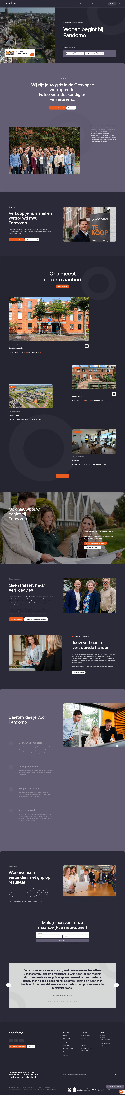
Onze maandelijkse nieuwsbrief (87, 1049)
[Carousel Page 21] (73, 1001)
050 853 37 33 (105, 1044)
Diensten (82, 3)
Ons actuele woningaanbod (17, 1046)
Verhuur (65, 1055)
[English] (119, 4)
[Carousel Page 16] (67, 1001)
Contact (112, 3)
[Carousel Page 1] (47, 1001)
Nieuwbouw (92, 3)
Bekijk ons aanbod (62, 286)
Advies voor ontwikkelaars (92, 547)
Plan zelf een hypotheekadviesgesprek (36, 619)
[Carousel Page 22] (74, 1001)
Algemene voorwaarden (28, 1087)
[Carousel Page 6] (54, 1001)
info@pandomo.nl (105, 1046)
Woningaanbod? (70, 53)
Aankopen (66, 1045)
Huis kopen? (100, 53)
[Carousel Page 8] (56, 1001)
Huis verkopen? (79, 53)
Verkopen (66, 1042)
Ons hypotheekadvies (16, 619)
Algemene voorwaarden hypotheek (34, 1089)
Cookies (40, 1087)
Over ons (101, 3)
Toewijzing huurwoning (15, 1089)
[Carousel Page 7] (55, 1001)
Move (83, 1038)
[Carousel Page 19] (70, 1001)
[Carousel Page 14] (64, 1001)
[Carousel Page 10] (59, 1001)
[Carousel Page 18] (69, 1001)
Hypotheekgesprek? (90, 53)
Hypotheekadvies (68, 1048)
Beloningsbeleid (51, 1089)
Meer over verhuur (79, 672)
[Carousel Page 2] (48, 1001)
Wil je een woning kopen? (57, 107)
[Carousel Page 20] (72, 1001)
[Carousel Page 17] (68, 1001)
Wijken (83, 1042)
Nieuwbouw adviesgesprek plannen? (95, 543)
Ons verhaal (71, 107)
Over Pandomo (85, 1035)
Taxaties (65, 1052)
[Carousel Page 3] (50, 1001)
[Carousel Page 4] (51, 1001)
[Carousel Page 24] (77, 1001)
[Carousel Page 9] (57, 1001)
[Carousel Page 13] (63, 1001)
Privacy (55, 1087)
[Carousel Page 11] (60, 1001)
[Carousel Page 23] (76, 1001)
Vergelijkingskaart (14, 1091)
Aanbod (74, 3)
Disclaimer (47, 1087)
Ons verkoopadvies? (32, 239)
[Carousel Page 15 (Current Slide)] (65, 1001)
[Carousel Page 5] (52, 1001)
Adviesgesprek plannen (16, 239)
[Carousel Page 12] (61, 1001)
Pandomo (16, 1087)
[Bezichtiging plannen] (86, 345)
